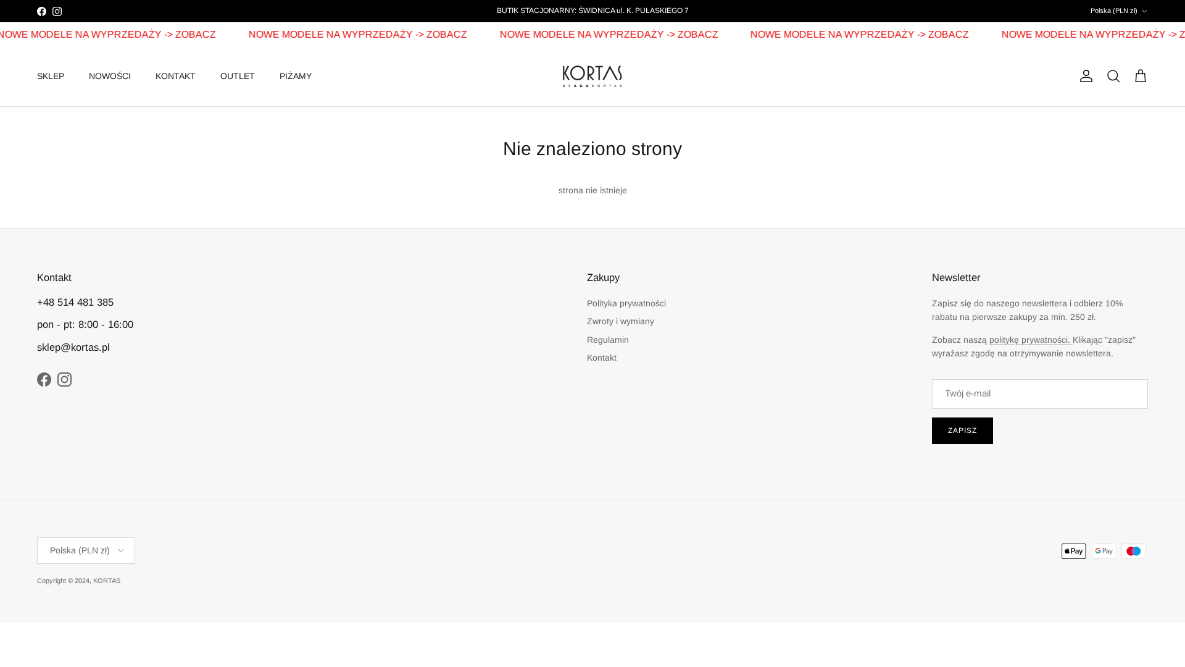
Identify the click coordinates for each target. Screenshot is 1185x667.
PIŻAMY (296, 76)
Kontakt (602, 358)
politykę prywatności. (1031, 340)
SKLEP (50, 76)
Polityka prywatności (626, 303)
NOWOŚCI (110, 76)
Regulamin (608, 340)
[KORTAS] (592, 76)
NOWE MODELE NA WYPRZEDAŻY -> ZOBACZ (351, 34)
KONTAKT (176, 76)
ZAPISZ (962, 430)
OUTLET (237, 76)
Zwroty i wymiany (620, 321)
